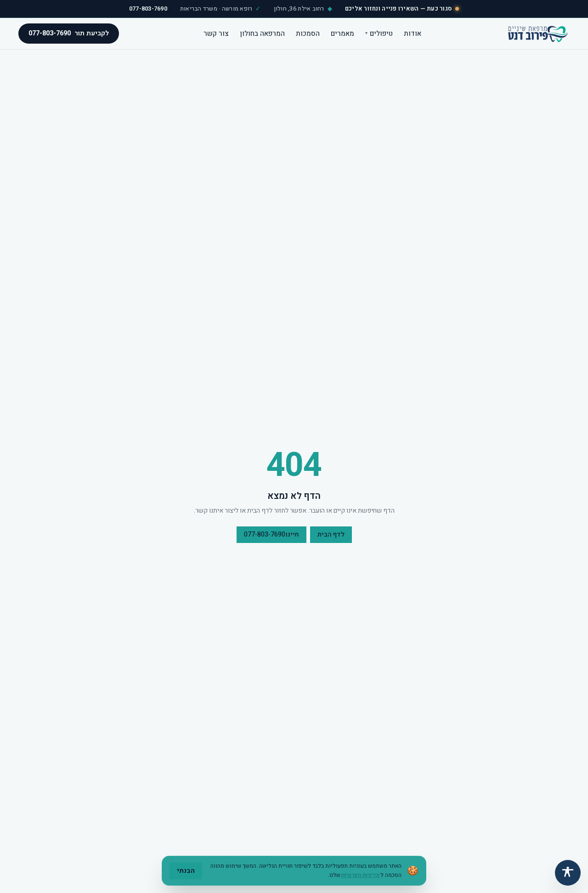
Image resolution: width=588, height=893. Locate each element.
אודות (412, 33)
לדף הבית (331, 534)
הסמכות (308, 33)
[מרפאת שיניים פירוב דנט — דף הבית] (537, 34)
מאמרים (342, 33)
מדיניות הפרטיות (360, 875)
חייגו (271, 534)
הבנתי (186, 871)
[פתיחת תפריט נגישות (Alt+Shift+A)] (568, 873)
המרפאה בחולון (262, 33)
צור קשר (216, 33)
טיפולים (379, 33)
